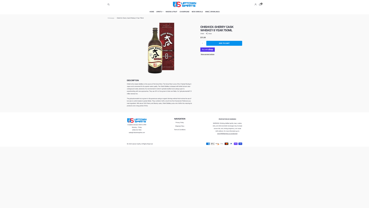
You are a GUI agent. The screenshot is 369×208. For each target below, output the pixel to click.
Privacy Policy (180, 122)
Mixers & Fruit (171, 12)
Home (152, 12)
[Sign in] (256, 4)
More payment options (207, 54)
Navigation (179, 119)
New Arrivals (197, 12)
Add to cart (224, 43)
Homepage (111, 18)
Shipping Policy (179, 126)
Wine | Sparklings (212, 12)
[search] (109, 4)
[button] (205, 41)
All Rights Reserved (147, 144)
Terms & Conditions (179, 129)
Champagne (184, 12)
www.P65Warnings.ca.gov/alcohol (227, 133)
